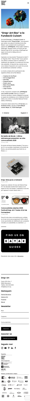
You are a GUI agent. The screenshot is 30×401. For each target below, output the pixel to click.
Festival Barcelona (6, 294)
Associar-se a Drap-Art (9, 338)
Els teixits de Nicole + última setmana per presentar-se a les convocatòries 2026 (13, 138)
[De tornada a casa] (3, 3)
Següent (23, 113)
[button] (28, 3)
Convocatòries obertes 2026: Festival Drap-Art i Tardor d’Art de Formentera (14, 210)
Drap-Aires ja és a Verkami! (11, 180)
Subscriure (6, 328)
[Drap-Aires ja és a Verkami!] (15, 166)
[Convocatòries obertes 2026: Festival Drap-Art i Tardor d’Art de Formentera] (15, 200)
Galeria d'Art (4, 297)
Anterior (6, 113)
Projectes (3, 299)
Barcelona (20, 256)
